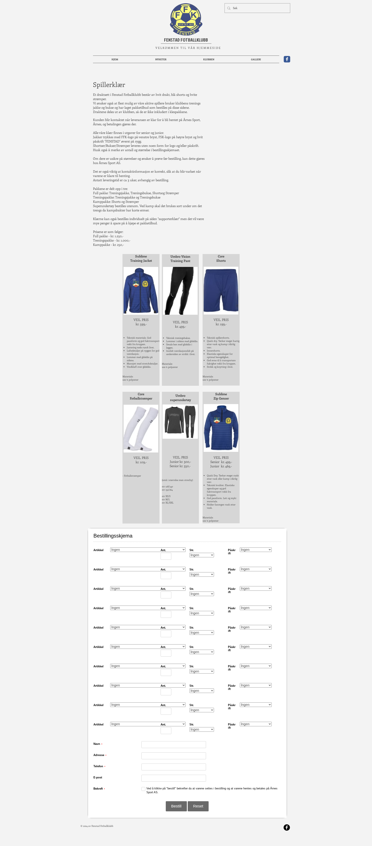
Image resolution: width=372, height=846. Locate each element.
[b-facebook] (287, 829)
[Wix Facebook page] (287, 59)
